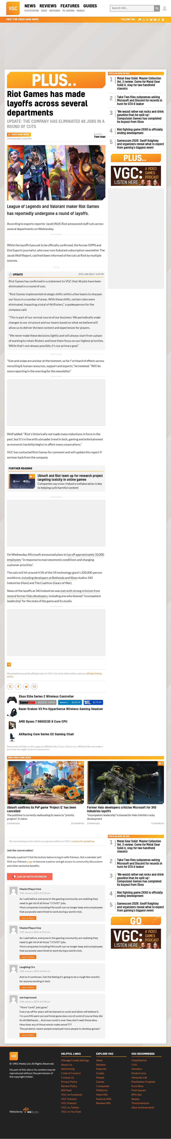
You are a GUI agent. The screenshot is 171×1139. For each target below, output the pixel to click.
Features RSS (103, 1098)
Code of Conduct (71, 1073)
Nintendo (54, 11)
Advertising (67, 1068)
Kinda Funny (138, 1073)
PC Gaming (68, 11)
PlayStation (32, 11)
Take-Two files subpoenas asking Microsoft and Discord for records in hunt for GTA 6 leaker (139, 100)
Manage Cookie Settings (75, 1060)
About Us (66, 1064)
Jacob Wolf (53, 223)
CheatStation (139, 1060)
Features (69, 6)
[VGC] (13, 8)
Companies (102, 1086)
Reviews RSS (103, 1103)
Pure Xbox (137, 1086)
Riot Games (16, 281)
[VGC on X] (147, 19)
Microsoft (34, 554)
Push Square (138, 1090)
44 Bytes (31, 1110)
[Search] (157, 8)
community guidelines (82, 841)
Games (100, 1081)
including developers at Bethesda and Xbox (49, 578)
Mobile (81, 11)
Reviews (48, 6)
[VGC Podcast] (143, 19)
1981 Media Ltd (21, 1063)
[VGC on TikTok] (159, 19)
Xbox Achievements (142, 1107)
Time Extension (140, 1103)
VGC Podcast (69, 1103)
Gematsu (136, 1068)
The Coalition (43, 583)
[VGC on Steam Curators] (162, 19)
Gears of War (62, 583)
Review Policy (69, 1086)
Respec (135, 1098)
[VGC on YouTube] (155, 19)
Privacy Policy (69, 1081)
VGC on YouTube (71, 1111)
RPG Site (136, 1094)
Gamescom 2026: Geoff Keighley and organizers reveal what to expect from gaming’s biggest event (140, 144)
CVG (134, 1064)
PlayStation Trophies (143, 1081)
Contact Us (67, 1077)
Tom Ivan (99, 137)
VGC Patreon (69, 1098)
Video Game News (20, 135)
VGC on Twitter (70, 1107)
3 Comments (77, 823)
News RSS (102, 1094)
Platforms (102, 1090)
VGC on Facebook (71, 1094)
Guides (90, 6)
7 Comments (157, 823)
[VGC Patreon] (139, 19)
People (100, 1077)
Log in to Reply (28, 918)
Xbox (44, 11)
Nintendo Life (139, 1077)
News (30, 6)
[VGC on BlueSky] (151, 19)
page (30, 861)
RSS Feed (66, 1090)
